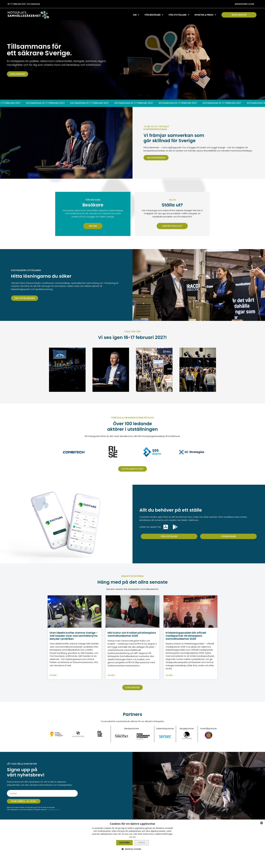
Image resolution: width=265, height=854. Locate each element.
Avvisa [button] (142, 842)
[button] (244, 4)
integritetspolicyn (53, 809)
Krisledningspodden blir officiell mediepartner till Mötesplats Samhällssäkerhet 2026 (186, 635)
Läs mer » (53, 675)
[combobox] (261, 823)
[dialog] (132, 836)
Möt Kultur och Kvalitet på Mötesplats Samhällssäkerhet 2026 (132, 634)
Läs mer (132, 837)
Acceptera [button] (124, 842)
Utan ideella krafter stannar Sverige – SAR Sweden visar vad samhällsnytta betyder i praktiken (74, 635)
